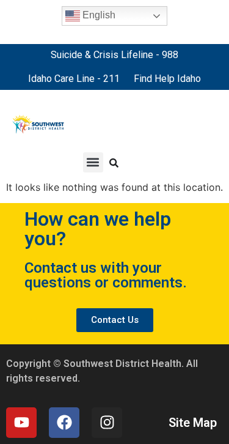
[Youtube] (21, 422)
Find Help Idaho (167, 78)
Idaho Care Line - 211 (74, 78)
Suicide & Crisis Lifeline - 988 (114, 55)
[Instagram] (107, 422)
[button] (93, 162)
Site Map (193, 422)
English (97, 15)
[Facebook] (64, 422)
